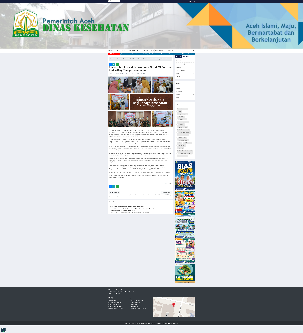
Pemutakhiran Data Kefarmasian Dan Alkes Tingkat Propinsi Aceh (127, 206)
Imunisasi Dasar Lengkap (185, 153)
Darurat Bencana (183, 140)
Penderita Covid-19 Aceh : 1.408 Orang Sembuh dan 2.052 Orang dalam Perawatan (132, 208)
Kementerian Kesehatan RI (138, 308)
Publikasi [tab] (178, 56)
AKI (180, 111)
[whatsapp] (117, 64)
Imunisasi (181, 116)
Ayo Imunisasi (182, 137)
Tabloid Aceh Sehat (185, 70)
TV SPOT (185, 76)
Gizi (180, 143)
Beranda (110, 50)
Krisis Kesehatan (183, 135)
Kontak (152, 50)
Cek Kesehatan (182, 156)
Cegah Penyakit (183, 114)
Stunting (181, 124)
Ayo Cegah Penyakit (184, 129)
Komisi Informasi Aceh (137, 300)
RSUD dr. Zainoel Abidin (115, 308)
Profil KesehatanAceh (114, 302)
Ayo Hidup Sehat (183, 122)
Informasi (185, 91)
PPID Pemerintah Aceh (115, 306)
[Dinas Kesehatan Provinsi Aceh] (151, 26)
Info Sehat (187, 143)
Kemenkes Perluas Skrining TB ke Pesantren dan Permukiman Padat (132, 54)
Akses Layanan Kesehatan (185, 150)
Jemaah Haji (182, 145)
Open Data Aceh (135, 302)
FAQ (165, 50)
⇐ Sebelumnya (114, 192)
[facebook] (110, 64)
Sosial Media (159, 50)
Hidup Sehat (182, 119)
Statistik (185, 67)
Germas (181, 148)
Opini (185, 97)
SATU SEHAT (134, 306)
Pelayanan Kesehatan (184, 132)
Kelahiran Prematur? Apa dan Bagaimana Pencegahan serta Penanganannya (130, 212)
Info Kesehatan (182, 108)
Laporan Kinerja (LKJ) (185, 64)
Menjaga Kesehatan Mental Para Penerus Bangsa (122, 210)
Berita (119, 59)
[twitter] (113, 64)
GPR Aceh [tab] (186, 56)
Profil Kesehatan (185, 61)
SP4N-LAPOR (112, 300)
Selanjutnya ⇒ (166, 192)
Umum (185, 94)
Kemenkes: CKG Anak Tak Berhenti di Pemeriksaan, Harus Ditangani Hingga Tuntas (179, 54)
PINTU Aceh (134, 304)
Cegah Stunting (183, 127)
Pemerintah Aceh (113, 304)
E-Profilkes (145, 50)
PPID (185, 73)
